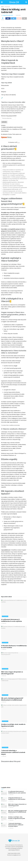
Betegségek (7, 6)
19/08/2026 (4, 649)
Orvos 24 (14, 2)
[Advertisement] (14, 23)
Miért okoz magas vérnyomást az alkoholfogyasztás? (12, 673)
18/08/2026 (4, 675)
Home (2, 6)
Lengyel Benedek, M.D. (7, 15)
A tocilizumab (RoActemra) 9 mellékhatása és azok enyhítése (11, 620)
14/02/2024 (18, 15)
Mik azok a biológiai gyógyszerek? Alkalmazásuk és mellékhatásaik (12, 699)
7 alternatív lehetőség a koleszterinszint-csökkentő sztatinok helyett (13, 752)
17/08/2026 (4, 728)
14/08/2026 (4, 756)
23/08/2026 (4, 623)
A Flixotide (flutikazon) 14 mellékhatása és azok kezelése (16, 798)
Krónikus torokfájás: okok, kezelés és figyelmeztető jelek (13, 725)
